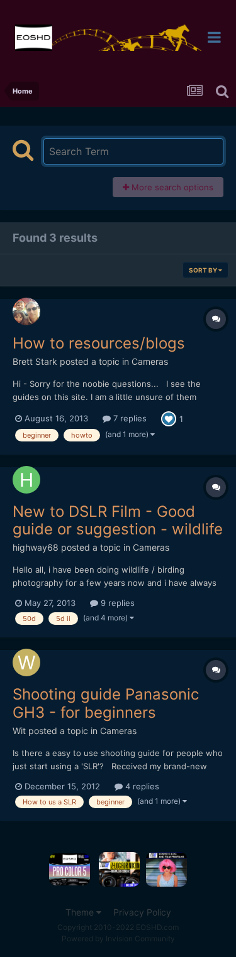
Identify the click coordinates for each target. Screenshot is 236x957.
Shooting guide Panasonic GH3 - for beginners (106, 703)
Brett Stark (35, 361)
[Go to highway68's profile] (26, 480)
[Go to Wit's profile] (26, 662)
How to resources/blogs (99, 343)
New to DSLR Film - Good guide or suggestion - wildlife (118, 520)
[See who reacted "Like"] (168, 418)
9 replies (116, 603)
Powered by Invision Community (118, 938)
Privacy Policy (142, 912)
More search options (171, 187)
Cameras (150, 361)
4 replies (141, 786)
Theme (80, 912)
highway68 (36, 547)
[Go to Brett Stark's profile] (26, 311)
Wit (19, 730)
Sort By (203, 270)
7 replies (129, 418)
